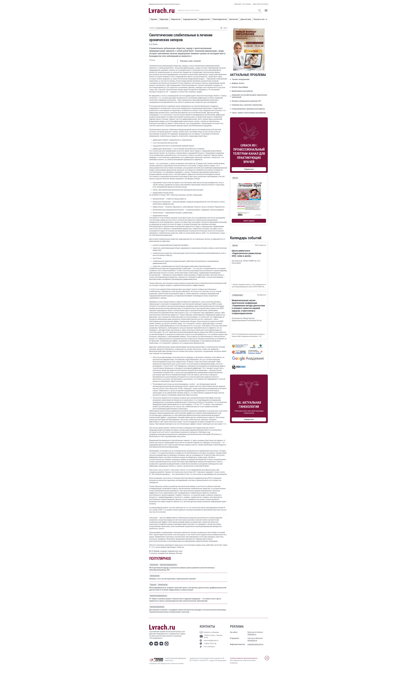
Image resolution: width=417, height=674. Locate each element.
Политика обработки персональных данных (243, 658)
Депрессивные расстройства (242, 91)
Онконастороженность (168, 565)
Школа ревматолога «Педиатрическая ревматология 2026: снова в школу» (246, 253)
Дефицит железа (238, 83)
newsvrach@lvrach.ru (211, 640)
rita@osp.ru (251, 634)
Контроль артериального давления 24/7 (246, 101)
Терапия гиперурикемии (240, 79)
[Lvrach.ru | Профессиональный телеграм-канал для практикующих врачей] (151, 643)
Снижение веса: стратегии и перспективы (247, 105)
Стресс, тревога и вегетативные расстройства (249, 113)
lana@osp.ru (252, 640)
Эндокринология (190, 19)
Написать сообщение (211, 632)
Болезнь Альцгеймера (240, 87)
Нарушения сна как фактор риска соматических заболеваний (249, 96)
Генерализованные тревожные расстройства (248, 109)
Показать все (258, 19)
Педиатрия (164, 19)
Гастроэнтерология (162, 28)
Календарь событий (245, 238)
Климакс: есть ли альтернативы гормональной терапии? (172, 579)
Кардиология (204, 19)
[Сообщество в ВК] (156, 643)
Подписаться (249, 169)
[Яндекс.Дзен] (161, 643)
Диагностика (245, 19)
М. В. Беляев (153, 44)
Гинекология (154, 576)
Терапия (153, 19)
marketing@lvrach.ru (255, 644)
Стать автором (209, 646)
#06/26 (235, 178)
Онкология (233, 19)
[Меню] (266, 10)
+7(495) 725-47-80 (210, 643)
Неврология (175, 19)
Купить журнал (248, 221)
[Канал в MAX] (167, 643)
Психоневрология (219, 19)
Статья (152, 60)
